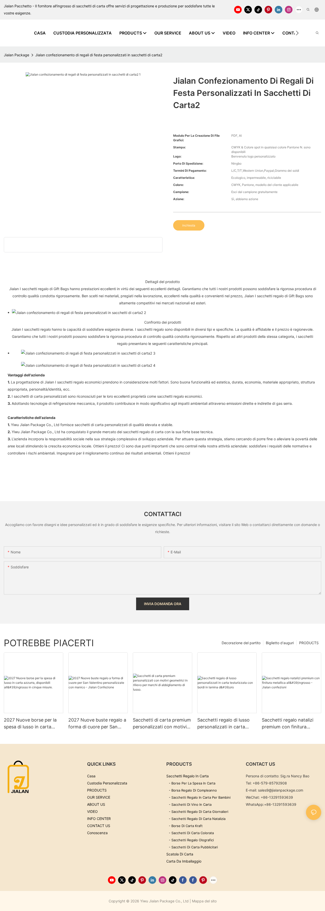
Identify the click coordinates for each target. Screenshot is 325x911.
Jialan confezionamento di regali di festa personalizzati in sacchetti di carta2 (98, 55)
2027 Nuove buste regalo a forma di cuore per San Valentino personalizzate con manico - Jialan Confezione (97, 723)
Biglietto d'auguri (280, 643)
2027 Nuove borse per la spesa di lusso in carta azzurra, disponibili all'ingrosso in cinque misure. (30, 723)
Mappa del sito (204, 901)
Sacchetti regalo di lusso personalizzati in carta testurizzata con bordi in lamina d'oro (223, 723)
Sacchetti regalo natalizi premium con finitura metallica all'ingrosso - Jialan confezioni (287, 723)
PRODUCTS (309, 643)
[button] (297, 33)
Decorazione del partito (241, 643)
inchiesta (188, 225)
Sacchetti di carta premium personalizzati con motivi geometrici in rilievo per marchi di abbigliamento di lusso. (162, 723)
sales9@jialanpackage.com (280, 790)
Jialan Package (16, 55)
